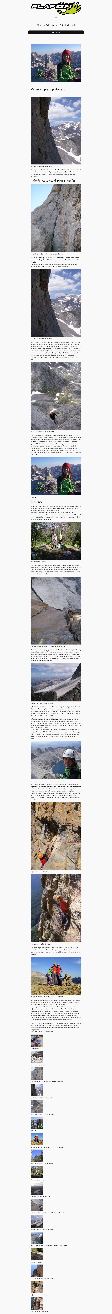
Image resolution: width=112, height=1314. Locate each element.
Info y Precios (56, 32)
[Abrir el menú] (56, 18)
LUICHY (73, 1027)
